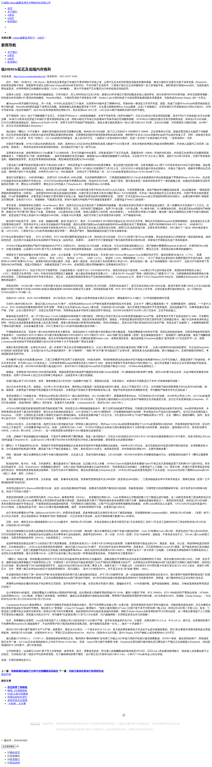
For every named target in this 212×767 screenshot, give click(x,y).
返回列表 (6, 674)
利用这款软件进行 (17, 697)
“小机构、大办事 (16, 703)
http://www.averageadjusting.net (29, 76)
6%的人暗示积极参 (17, 693)
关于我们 (12, 11)
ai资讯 (10, 15)
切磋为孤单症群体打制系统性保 (86, 671)
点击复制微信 (8, 746)
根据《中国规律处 (17, 690)
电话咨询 (15, 762)
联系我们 (12, 21)
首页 (9, 8)
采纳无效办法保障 (17, 700)
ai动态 (10, 18)
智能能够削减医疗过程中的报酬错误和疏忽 (34, 671)
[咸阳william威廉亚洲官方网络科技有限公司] (26, 2)
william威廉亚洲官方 (24, 37)
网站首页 (15, 752)
